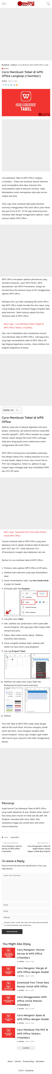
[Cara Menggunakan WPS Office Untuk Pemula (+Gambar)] (8, 1000)
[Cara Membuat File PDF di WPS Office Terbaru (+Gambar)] (8, 1033)
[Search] (47, 3)
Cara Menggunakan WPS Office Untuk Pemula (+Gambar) (32, 1000)
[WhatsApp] (8, 85)
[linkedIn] (11, 85)
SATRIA (4, 81)
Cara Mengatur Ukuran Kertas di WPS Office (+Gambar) (31, 953)
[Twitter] (5, 85)
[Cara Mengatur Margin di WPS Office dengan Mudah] (8, 971)
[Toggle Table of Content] (17, 410)
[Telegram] (14, 85)
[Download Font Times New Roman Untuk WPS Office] (8, 986)
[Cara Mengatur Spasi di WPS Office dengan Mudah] (8, 1018)
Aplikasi (6, 68)
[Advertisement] (26, 34)
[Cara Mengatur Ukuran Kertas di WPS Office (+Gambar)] (8, 953)
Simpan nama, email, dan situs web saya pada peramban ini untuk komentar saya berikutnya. (26, 924)
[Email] (16, 85)
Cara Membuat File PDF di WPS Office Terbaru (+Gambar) (32, 1033)
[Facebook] (3, 85)
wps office (15, 837)
